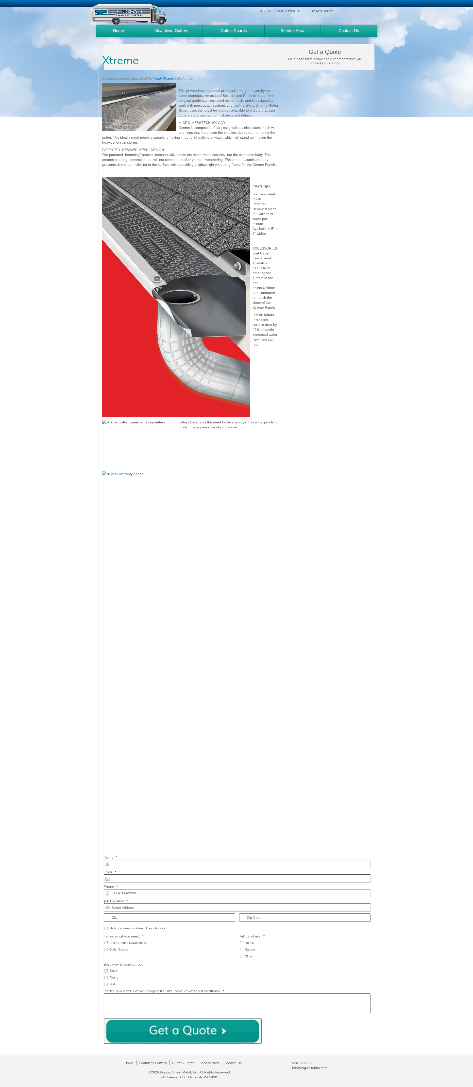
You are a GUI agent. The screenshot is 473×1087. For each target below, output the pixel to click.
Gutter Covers (118, 949)
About (266, 11)
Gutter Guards (233, 30)
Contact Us (348, 30)
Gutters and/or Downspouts (127, 943)
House (249, 943)
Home (118, 30)
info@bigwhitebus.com (309, 1068)
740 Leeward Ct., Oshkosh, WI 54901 (189, 1077)
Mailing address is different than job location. (139, 928)
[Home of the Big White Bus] (129, 14)
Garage (250, 949)
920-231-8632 (322, 11)
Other (248, 956)
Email (113, 970)
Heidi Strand (163, 78)
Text (112, 984)
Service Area (292, 30)
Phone (113, 977)
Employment (289, 11)
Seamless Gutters (171, 30)
